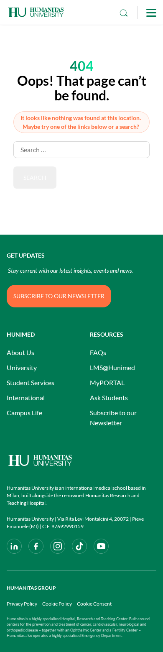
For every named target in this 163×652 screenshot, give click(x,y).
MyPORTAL (107, 382)
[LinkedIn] (14, 546)
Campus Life (24, 413)
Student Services (30, 382)
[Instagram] (57, 546)
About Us (20, 352)
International (26, 397)
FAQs (98, 352)
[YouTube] (101, 546)
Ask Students (109, 397)
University (22, 367)
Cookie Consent (94, 604)
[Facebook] (35, 546)
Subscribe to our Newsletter (113, 418)
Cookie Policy (57, 604)
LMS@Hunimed (112, 367)
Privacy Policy (22, 604)
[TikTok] (79, 546)
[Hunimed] (81, 460)
